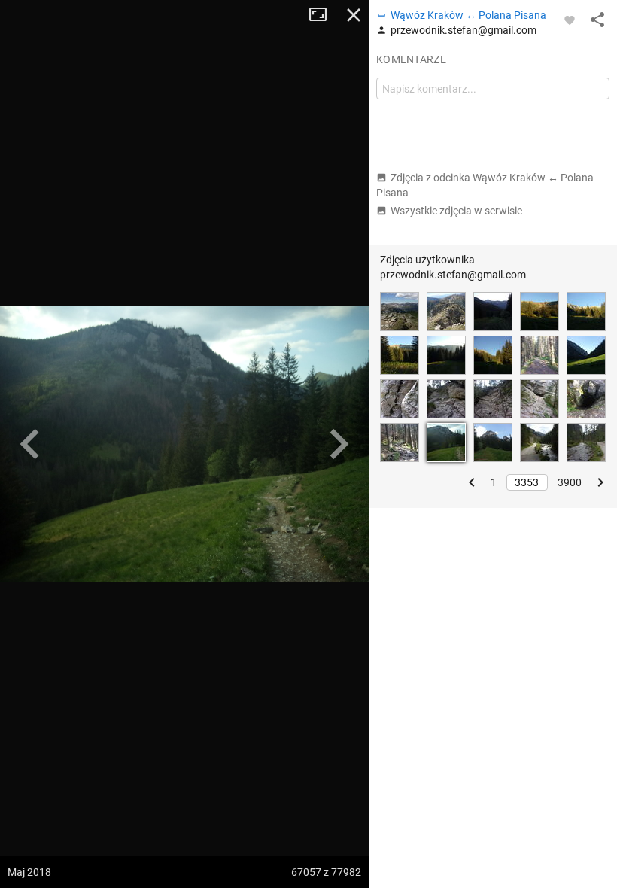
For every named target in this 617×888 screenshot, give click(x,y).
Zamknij (354, 15)
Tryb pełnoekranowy (323, 15)
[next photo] (338, 444)
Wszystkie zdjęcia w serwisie (456, 211)
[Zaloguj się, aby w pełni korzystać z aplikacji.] (570, 20)
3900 (570, 482)
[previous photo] (30, 444)
